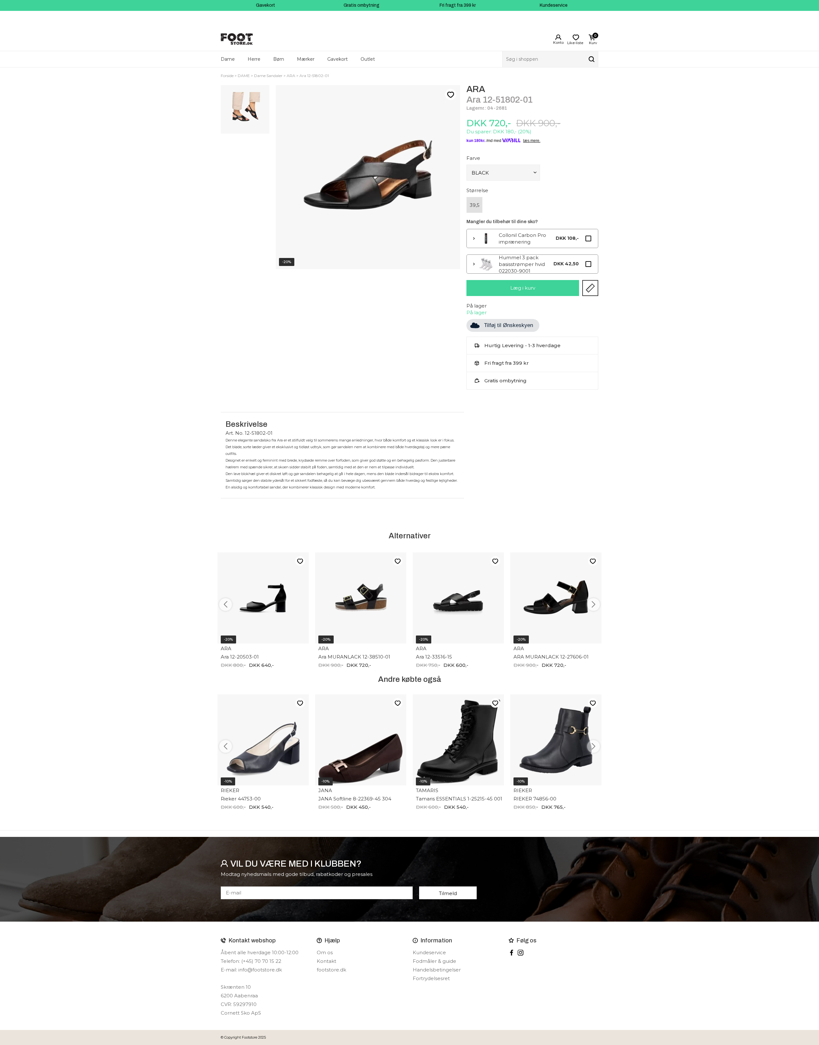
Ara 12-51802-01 (314, 75)
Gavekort (265, 5)
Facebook (511, 952)
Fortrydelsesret (431, 978)
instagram (520, 952)
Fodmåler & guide (434, 961)
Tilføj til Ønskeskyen (508, 325)
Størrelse (477, 190)
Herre (254, 59)
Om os (325, 952)
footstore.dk (331, 970)
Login (558, 37)
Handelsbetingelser (437, 970)
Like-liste (450, 94)
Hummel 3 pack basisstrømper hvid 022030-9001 (522, 264)
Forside (227, 75)
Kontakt (326, 961)
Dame (228, 59)
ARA (291, 75)
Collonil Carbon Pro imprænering (522, 238)
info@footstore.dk (260, 970)
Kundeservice (554, 5)
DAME (244, 75)
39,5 (475, 205)
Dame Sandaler (268, 75)
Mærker (305, 59)
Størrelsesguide (590, 288)
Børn (278, 59)
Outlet (368, 59)
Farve (473, 158)
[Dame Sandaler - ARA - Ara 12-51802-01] (245, 109)
